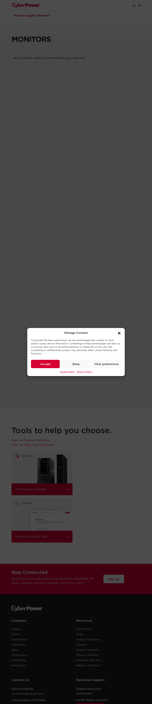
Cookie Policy (67, 371)
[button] (119, 333)
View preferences (106, 364)
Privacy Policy (84, 371)
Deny (76, 364)
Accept (45, 364)
